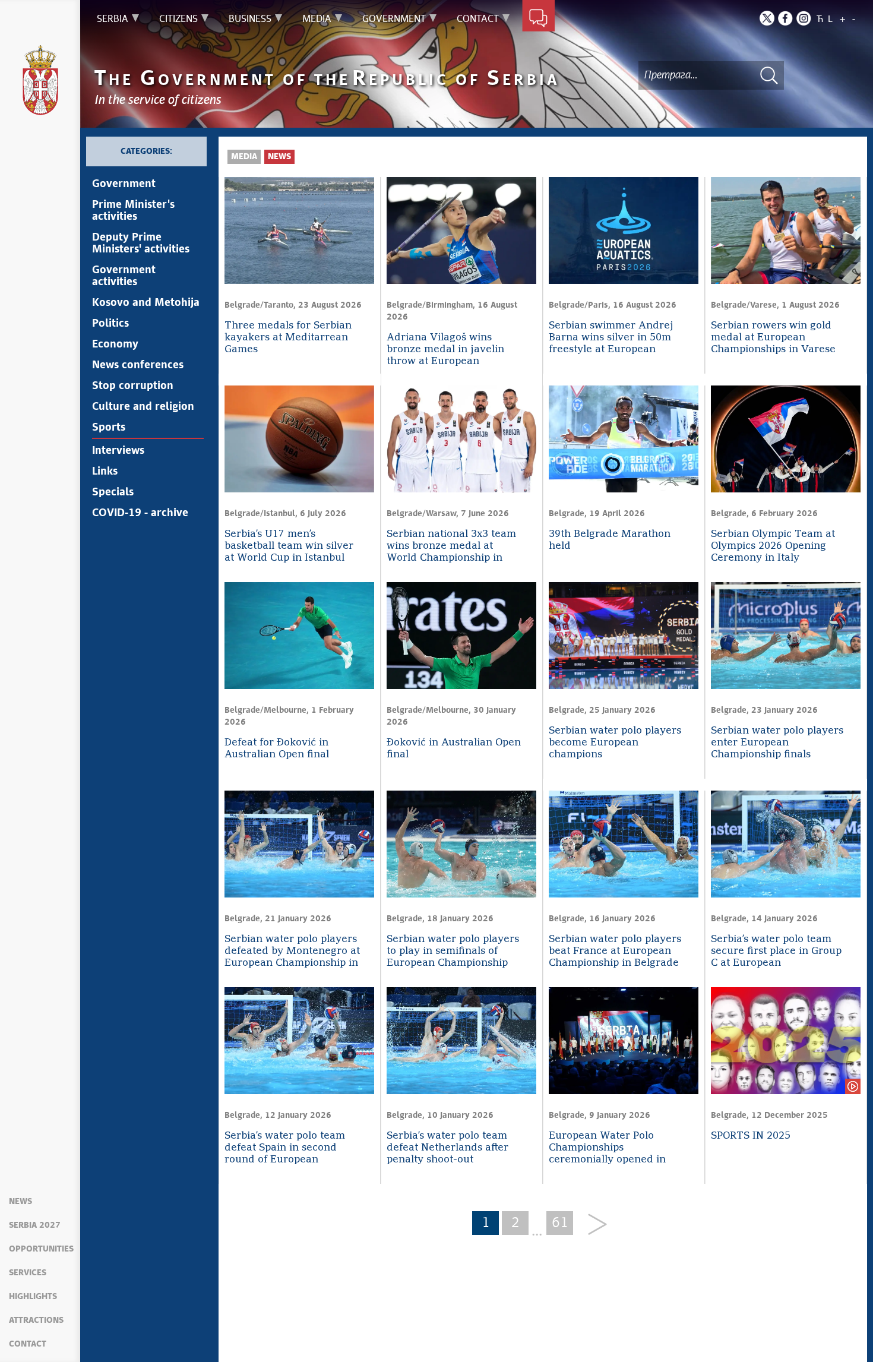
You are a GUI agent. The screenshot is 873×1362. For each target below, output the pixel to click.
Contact (27, 1344)
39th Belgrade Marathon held (609, 540)
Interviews (118, 450)
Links (105, 471)
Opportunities (41, 1249)
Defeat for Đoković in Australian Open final (276, 749)
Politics (110, 323)
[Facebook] (785, 18)
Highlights (33, 1297)
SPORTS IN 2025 (750, 1136)
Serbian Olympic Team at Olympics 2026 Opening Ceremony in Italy (773, 546)
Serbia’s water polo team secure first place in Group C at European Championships (776, 951)
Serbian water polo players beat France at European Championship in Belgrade (615, 951)
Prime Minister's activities (133, 211)
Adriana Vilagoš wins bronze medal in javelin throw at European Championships (445, 350)
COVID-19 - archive (140, 513)
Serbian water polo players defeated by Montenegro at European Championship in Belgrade (292, 951)
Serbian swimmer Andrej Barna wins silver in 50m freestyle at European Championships (611, 338)
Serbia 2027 (35, 1225)
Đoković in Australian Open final (454, 749)
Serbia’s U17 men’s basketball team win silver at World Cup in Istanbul (288, 546)
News (20, 1201)
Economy (115, 344)
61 (560, 1223)
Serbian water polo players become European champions (615, 743)
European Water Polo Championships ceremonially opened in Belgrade (607, 1148)
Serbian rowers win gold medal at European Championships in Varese (773, 338)
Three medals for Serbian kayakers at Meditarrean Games (288, 338)
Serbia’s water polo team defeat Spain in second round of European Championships (284, 1148)
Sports (108, 427)
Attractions (36, 1320)
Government (124, 184)
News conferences (138, 365)
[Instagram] (803, 18)
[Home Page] (40, 80)
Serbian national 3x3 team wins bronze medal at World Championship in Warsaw (451, 546)
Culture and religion (143, 407)
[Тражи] (769, 75)
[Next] (593, 1225)
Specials (113, 492)
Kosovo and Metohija (146, 303)
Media (244, 157)
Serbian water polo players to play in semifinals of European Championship (453, 951)
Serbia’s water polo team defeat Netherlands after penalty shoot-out (447, 1148)
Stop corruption (132, 386)
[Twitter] (767, 18)
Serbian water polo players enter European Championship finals (777, 743)
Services (27, 1273)
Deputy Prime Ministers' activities (140, 243)
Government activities (124, 276)
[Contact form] (538, 19)
